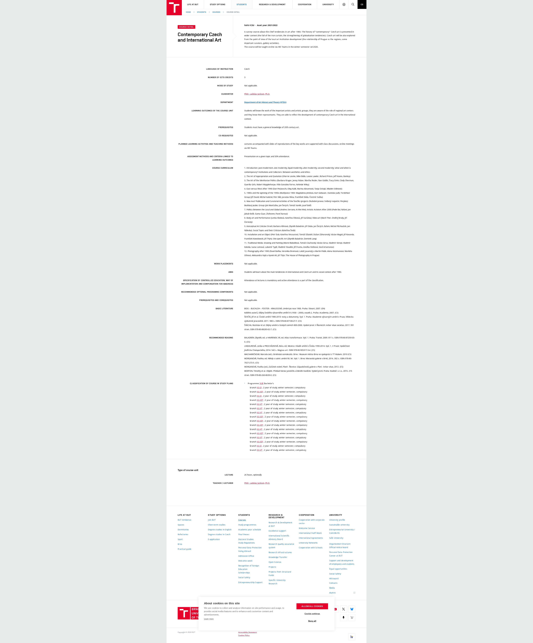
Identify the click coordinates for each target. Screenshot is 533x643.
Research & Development (272, 4)
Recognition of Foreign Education (248, 567)
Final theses (243, 534)
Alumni (332, 592)
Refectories (183, 534)
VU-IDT (260, 391)
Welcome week (245, 560)
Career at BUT (336, 555)
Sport (180, 539)
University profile (337, 520)
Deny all (312, 621)
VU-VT (259, 404)
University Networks (308, 542)
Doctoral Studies (246, 539)
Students (242, 4)
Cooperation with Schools (310, 547)
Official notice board (338, 547)
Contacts (333, 583)
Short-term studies (216, 524)
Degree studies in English (219, 529)
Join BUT (212, 520)
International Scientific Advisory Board (279, 537)
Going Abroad (244, 551)
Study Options (217, 4)
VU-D (259, 387)
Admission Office (246, 556)
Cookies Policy (244, 635)
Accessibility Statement (247, 632)
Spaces (181, 524)
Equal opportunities (338, 568)
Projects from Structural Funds (280, 573)
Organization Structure (339, 544)
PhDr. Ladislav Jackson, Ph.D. (257, 94)
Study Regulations (246, 542)
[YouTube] (335, 609)
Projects (272, 567)
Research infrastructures (280, 552)
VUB (261, 383)
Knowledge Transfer (278, 557)
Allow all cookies (312, 606)
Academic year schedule (249, 529)
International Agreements (311, 538)
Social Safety (244, 577)
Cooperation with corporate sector (312, 522)
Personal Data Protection (250, 547)
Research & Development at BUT (280, 524)
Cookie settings (312, 614)
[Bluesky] (351, 609)
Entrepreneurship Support (250, 582)
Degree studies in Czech (219, 534)
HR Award (333, 578)
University (328, 4)
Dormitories (183, 529)
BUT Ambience (184, 520)
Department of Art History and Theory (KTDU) (265, 102)
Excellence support (277, 530)
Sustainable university (339, 524)
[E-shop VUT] (351, 617)
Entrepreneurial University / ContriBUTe (342, 531)
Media (332, 588)
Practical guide (184, 549)
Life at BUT (192, 4)
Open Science (275, 562)
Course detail (233, 12)
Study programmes (247, 524)
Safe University (336, 538)
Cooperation (304, 4)
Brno (180, 544)
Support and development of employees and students (342, 562)
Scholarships (244, 572)
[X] (343, 609)
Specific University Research (277, 582)
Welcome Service (307, 528)
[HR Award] (351, 636)
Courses (216, 12)
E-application (214, 539)
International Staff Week (310, 533)
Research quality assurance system (281, 546)
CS (362, 4)
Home (188, 12)
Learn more (208, 619)
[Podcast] (343, 617)
